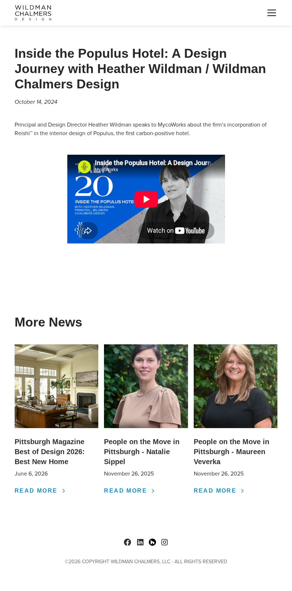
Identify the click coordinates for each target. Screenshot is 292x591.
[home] (33, 12)
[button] (270, 12)
